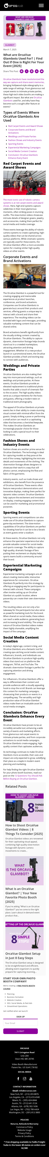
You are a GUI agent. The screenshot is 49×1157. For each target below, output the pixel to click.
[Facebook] (21, 71)
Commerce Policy (24, 1127)
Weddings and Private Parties (22, 136)
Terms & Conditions (24, 1136)
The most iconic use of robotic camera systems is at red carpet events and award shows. (23, 202)
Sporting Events (15, 143)
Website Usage (24, 1130)
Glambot (9, 45)
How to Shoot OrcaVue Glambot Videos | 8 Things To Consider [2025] (24, 829)
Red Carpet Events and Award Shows (25, 126)
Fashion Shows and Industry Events (25, 140)
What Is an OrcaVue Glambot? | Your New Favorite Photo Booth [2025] (21, 895)
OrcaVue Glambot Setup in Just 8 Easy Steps (22, 955)
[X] (27, 71)
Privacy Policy (24, 1133)
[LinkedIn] (32, 71)
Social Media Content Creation (22, 151)
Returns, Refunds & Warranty (24, 1123)
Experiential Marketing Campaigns (24, 147)
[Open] (41, 5)
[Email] (42, 71)
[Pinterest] (37, 71)
